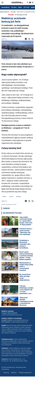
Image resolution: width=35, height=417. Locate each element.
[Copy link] (33, 39)
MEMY (33, 7)
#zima (11, 196)
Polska (13, 12)
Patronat (6, 372)
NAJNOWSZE (5, 7)
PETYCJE (26, 7)
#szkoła (18, 196)
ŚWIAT (20, 7)
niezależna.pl (5, 12)
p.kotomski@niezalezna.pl (19, 322)
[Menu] (2, 2)
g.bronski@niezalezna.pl (20, 320)
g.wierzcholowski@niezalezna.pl (12, 315)
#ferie (4, 196)
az (6, 39)
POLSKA (14, 7)
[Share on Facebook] (26, 39)
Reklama (14, 372)
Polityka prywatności (25, 372)
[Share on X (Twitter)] (29, 39)
